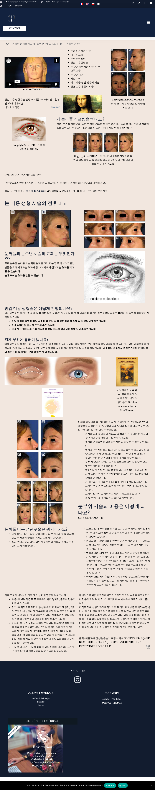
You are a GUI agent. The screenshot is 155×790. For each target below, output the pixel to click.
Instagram (78, 670)
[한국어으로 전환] (99, 4)
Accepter (110, 785)
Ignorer (122, 785)
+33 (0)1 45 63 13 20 (35, 191)
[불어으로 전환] (81, 4)
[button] (148, 22)
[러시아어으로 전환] (93, 4)
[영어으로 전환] (87, 4)
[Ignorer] (151, 785)
